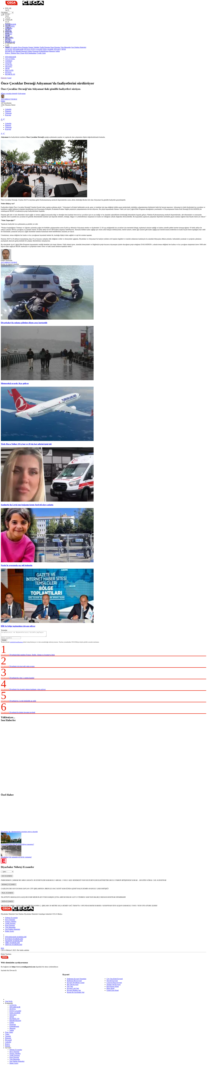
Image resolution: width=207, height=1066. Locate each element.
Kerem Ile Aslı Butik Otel (75, 992)
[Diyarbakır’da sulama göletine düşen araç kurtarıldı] (47, 319)
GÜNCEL (8, 32)
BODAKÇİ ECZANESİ (9, 884)
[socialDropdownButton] (2, 106)
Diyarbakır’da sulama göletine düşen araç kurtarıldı (24, 323)
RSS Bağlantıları (30, 53)
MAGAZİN (9, 38)
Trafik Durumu (45, 47)
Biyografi (8, 1040)
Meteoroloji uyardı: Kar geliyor (15, 383)
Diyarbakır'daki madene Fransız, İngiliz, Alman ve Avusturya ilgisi (32, 655)
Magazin (52, 51)
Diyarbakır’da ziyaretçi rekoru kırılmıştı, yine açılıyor (27, 689)
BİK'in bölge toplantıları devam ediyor (18, 626)
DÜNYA (8, 40)
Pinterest (8, 111)
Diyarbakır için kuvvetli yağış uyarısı (21, 666)
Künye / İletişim (10, 53)
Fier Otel (70, 986)
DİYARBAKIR (10, 24)
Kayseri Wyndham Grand (75, 983)
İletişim (7, 1046)
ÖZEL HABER (48, 49)
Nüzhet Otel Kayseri (114, 984)
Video (7, 1034)
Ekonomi (35, 51)
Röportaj (8, 1038)
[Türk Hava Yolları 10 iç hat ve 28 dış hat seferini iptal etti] (47, 440)
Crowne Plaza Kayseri (114, 983)
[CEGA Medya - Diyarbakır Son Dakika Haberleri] (22, 4)
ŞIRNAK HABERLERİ (13, 945)
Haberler (4, 78)
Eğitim (29, 51)
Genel (9, 78)
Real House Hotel (113, 986)
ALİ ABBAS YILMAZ (9, 262)
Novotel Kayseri (112, 981)
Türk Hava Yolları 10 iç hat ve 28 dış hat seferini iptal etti (26, 444)
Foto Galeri (9, 1032)
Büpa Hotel (110, 988)
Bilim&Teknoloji (21, 51)
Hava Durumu (23, 47)
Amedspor (8, 28)
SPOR (7, 36)
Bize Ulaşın (20, 53)
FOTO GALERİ (36, 49)
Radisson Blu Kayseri (74, 981)
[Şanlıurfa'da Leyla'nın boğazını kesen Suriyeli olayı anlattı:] (47, 501)
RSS (2, 948)
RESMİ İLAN (10, 42)
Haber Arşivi (9, 931)
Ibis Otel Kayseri (72, 984)
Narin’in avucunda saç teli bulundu (16, 565)
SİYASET (8, 34)
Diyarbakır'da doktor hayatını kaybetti (22, 712)
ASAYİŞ (8, 30)
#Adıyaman (22, 93)
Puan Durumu (55, 47)
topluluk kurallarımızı (16, 642)
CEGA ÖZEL (10, 26)
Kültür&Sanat (44, 51)
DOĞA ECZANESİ (7, 901)
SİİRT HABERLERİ (12, 943)
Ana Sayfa (8, 1001)
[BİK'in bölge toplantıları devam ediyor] (47, 622)
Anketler (8, 1042)
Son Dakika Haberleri (78, 47)
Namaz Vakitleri (33, 47)
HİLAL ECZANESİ (7, 893)
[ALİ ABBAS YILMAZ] (6, 259)
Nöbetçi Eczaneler (11, 47)
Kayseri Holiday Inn (74, 990)
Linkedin (8, 109)
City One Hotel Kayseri (115, 979)
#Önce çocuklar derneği (9, 93)
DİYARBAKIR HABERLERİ (15, 937)
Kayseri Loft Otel (73, 988)
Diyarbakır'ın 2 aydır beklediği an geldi (22, 701)
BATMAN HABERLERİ (14, 939)
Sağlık (57, 51)
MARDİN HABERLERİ (14, 941)
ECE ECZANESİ (7, 876)
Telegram (8, 113)
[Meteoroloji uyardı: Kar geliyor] (47, 380)
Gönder (4, 640)
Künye (7, 1044)
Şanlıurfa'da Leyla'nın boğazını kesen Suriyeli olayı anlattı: (27, 505)
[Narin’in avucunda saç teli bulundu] (47, 562)
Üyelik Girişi (41, 53)
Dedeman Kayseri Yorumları (76, 979)
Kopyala (8, 115)
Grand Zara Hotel (113, 990)
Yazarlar (8, 1036)
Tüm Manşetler (65, 47)
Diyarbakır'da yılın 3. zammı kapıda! (21, 678)
